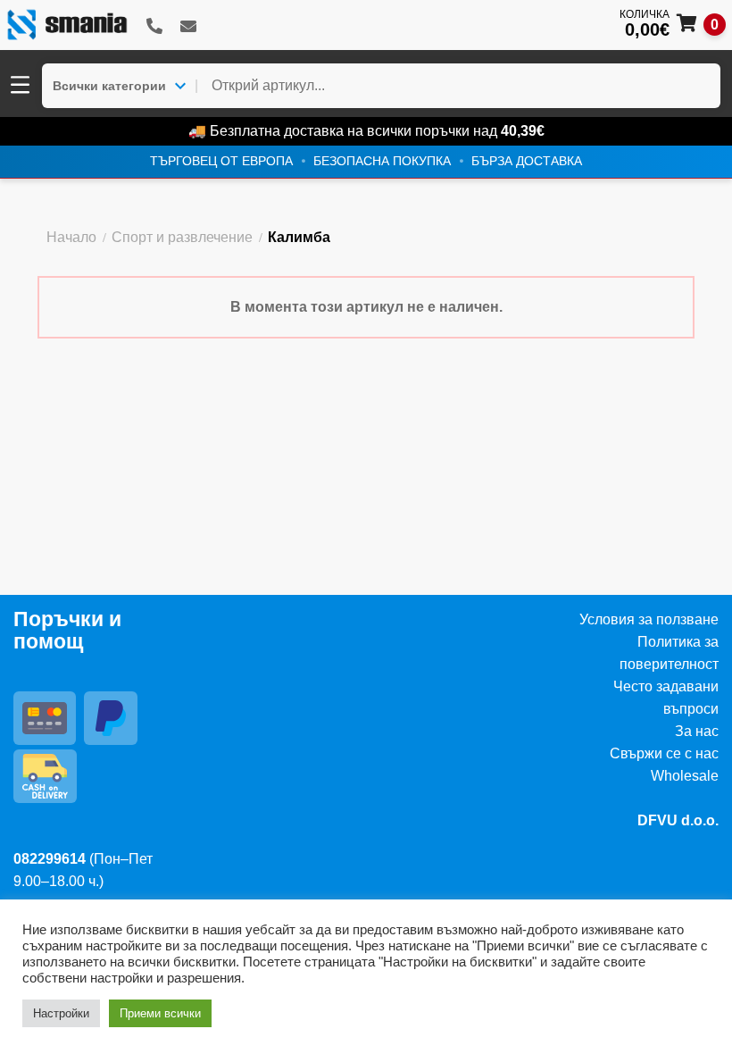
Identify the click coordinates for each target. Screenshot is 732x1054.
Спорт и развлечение (182, 237)
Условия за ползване (649, 619)
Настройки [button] (61, 1013)
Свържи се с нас (664, 753)
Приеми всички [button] (160, 1013)
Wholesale (685, 775)
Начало (71, 237)
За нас (697, 731)
